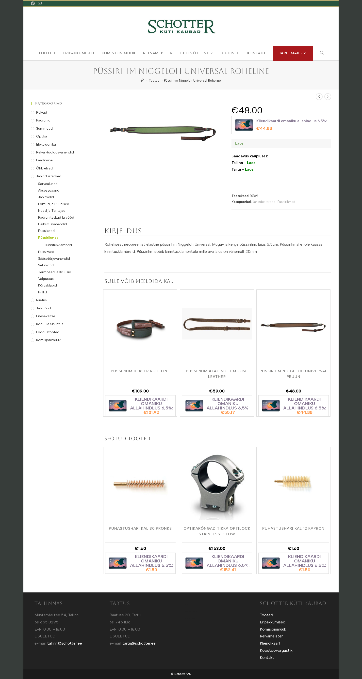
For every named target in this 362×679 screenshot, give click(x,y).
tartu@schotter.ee (139, 643)
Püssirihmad (286, 202)
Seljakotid (46, 265)
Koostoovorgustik (276, 650)
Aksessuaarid (48, 190)
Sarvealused (48, 184)
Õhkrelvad (44, 168)
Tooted (266, 615)
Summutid (44, 128)
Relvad (41, 112)
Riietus (41, 300)
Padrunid (43, 120)
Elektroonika (46, 144)
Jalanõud (43, 308)
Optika (41, 136)
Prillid (42, 292)
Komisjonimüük (48, 340)
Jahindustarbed (264, 202)
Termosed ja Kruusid (54, 272)
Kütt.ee (187, 604)
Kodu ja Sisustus (49, 324)
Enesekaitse (45, 316)
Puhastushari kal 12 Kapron (293, 528)
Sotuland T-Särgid (191, 611)
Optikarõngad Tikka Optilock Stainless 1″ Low (216, 531)
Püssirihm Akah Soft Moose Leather (217, 373)
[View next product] (327, 96)
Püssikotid (46, 231)
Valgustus (46, 279)
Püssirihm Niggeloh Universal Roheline (192, 80)
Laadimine (44, 160)
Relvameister (271, 636)
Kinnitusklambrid (59, 245)
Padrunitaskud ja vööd (56, 217)
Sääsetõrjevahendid (54, 259)
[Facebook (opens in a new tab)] (33, 3)
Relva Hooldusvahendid (55, 152)
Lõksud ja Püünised (53, 204)
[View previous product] (319, 96)
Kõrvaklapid (47, 285)
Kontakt (267, 657)
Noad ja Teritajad (52, 211)
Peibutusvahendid (52, 224)
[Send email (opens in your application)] (39, 3)
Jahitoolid (46, 197)
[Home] (142, 80)
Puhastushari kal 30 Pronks (140, 528)
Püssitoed (46, 252)
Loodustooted (47, 332)
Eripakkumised (272, 622)
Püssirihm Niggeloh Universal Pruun (293, 373)
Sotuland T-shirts (190, 618)
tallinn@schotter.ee (64, 643)
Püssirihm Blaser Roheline (140, 371)
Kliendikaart (270, 643)
